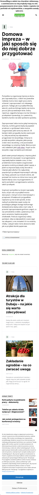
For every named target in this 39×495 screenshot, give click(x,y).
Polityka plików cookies (13, 492)
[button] (36, 430)
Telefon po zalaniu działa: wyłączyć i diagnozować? (13, 410)
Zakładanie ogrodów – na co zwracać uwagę (18, 365)
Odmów (19, 483)
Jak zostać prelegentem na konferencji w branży (13, 420)
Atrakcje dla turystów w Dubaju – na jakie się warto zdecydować (19, 304)
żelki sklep (21, 147)
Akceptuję (19, 477)
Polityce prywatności (8, 471)
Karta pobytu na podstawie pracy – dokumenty (13, 401)
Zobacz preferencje (19, 488)
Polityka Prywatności (27, 492)
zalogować (11, 254)
